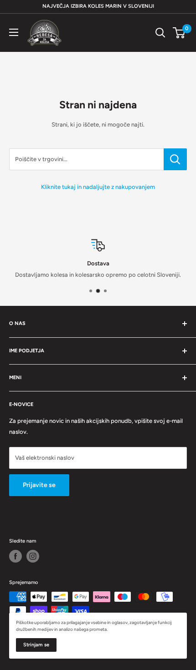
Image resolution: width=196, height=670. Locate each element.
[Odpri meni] (13, 32)
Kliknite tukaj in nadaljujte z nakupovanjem (98, 186)
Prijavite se (39, 485)
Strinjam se (36, 645)
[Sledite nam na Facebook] (15, 556)
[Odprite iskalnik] (160, 33)
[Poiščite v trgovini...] (175, 159)
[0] (179, 32)
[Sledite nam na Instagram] (32, 556)
